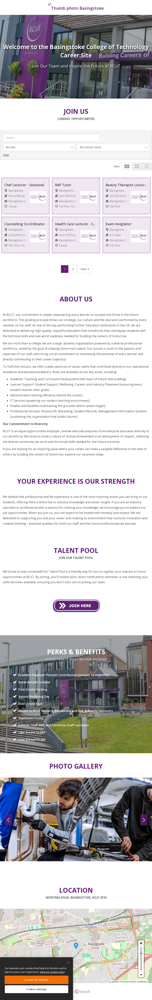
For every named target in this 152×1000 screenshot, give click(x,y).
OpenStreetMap (129, 981)
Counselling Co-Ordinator (24, 224)
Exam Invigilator (118, 224)
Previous (8, 819)
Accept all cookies (36, 979)
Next (83, 269)
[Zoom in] (141, 943)
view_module (127, 166)
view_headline (147, 166)
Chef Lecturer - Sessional (24, 185)
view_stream (137, 166)
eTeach (76, 991)
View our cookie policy (52, 972)
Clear (6, 155)
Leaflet (115, 981)
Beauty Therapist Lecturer (127, 185)
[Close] (68, 963)
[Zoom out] (141, 974)
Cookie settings (36, 989)
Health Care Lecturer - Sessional (76, 224)
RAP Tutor (63, 185)
